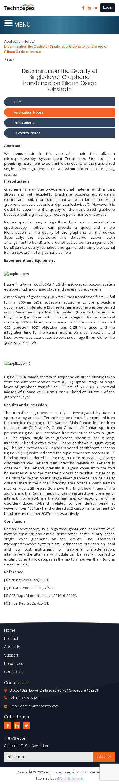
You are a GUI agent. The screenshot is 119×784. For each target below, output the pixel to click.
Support (11, 655)
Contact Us (14, 672)
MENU (22, 24)
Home (9, 630)
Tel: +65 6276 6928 (24, 698)
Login (107, 7)
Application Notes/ (19, 41)
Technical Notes (27, 132)
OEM (18, 101)
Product (11, 638)
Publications (24, 122)
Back (10, 59)
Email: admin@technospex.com (34, 706)
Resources (13, 663)
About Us (12, 647)
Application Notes (28, 112)
